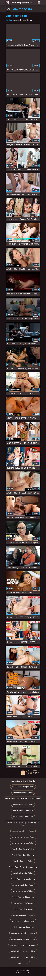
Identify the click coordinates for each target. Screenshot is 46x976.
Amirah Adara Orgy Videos (23, 909)
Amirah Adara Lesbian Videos (23, 897)
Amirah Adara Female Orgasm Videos (23, 867)
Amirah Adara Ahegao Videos (23, 787)
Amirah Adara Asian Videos (23, 811)
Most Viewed (26, 20)
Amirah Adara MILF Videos (23, 903)
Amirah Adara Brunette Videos (23, 843)
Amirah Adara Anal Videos (23, 793)
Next (35, 773)
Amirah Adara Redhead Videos (23, 921)
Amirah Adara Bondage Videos (23, 837)
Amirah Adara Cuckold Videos (23, 855)
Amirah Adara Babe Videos (23, 817)
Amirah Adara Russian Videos (23, 927)
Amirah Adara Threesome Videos (23, 957)
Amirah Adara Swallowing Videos (23, 951)
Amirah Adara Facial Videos (23, 861)
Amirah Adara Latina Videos (23, 891)
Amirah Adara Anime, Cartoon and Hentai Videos (23, 799)
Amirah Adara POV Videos (23, 915)
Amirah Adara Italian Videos (23, 885)
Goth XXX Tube (23, 963)
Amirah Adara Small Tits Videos (23, 933)
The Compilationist (21, 2)
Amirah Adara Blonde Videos (23, 831)
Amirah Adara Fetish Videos (23, 873)
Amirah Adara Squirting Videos (23, 939)
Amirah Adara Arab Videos (23, 805)
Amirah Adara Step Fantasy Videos (23, 945)
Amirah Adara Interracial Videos (23, 879)
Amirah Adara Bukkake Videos (23, 849)
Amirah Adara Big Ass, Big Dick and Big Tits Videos (23, 824)
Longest (16, 20)
